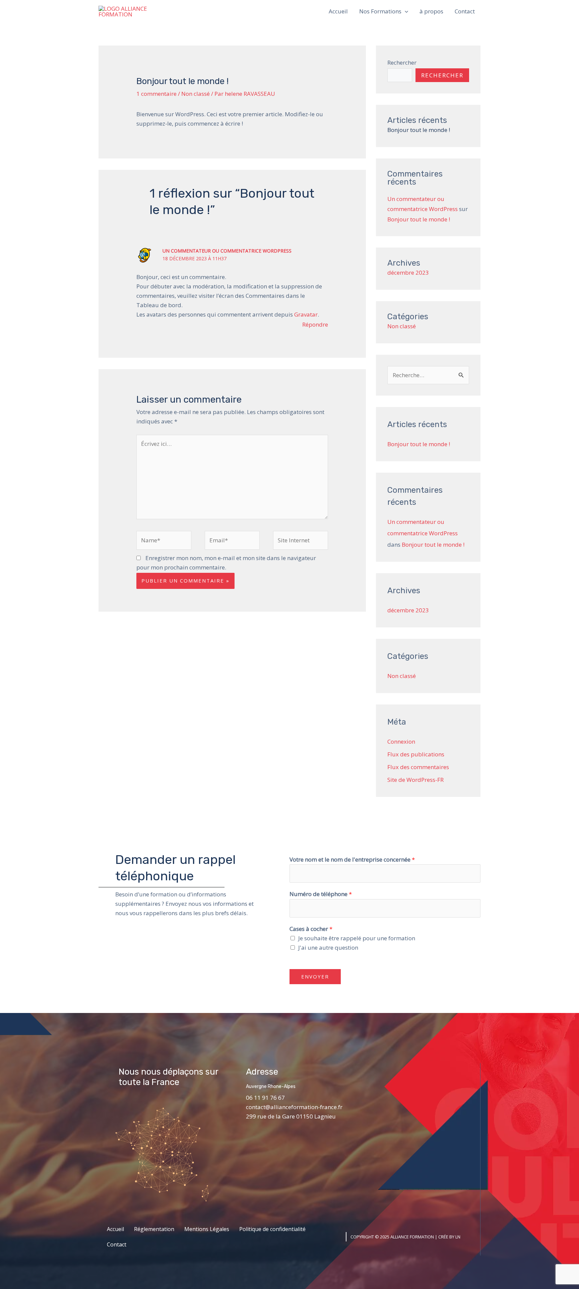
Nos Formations (380, 11)
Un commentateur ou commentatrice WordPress (227, 251)
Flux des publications (415, 754)
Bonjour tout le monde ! (418, 130)
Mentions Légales (206, 1229)
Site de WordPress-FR (415, 780)
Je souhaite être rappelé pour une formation (356, 938)
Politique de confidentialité (272, 1229)
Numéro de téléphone (321, 894)
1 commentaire (156, 93)
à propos (431, 11)
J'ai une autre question (328, 947)
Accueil (338, 11)
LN (457, 1237)
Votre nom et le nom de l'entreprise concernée (352, 859)
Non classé (195, 93)
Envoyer (315, 976)
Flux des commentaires (418, 767)
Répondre (315, 324)
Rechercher (401, 62)
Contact (465, 11)
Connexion (401, 741)
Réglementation (154, 1229)
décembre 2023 (408, 272)
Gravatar (306, 314)
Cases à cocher (311, 929)
